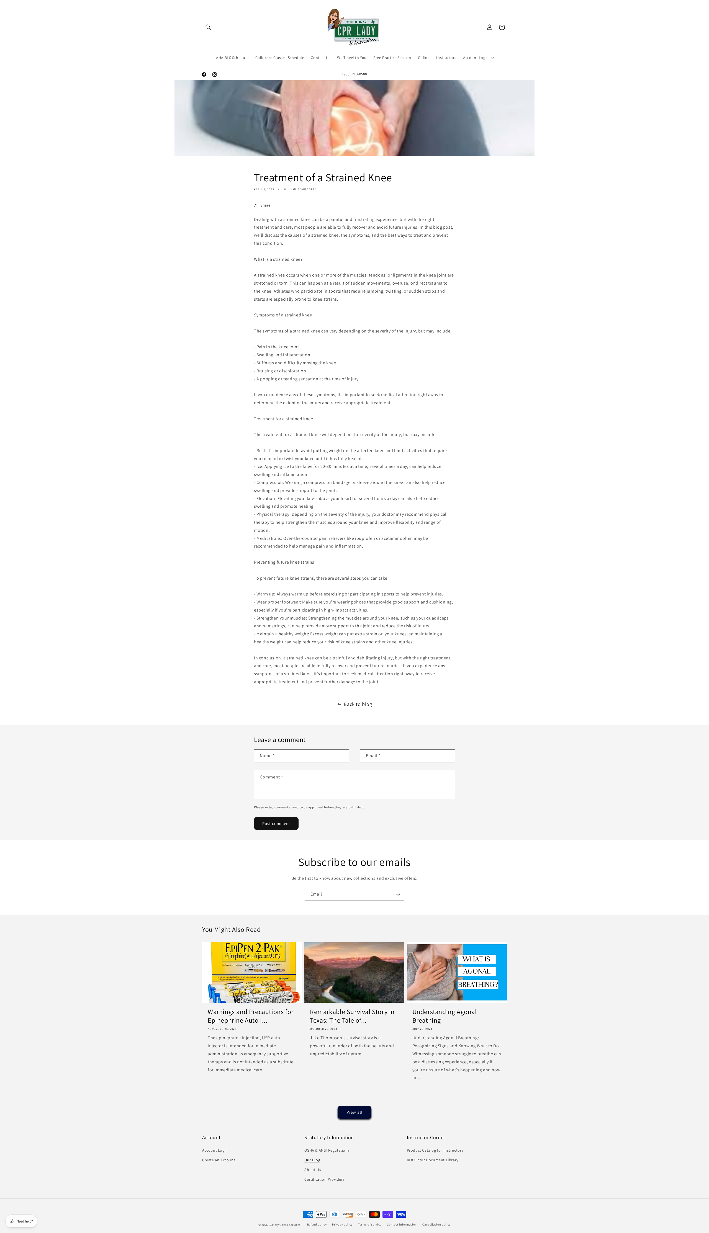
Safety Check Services (285, 1225)
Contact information (402, 1224)
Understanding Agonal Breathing (444, 1015)
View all (355, 1112)
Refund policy (317, 1224)
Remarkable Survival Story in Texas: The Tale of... (352, 1015)
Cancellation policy (436, 1224)
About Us (312, 1169)
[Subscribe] (398, 894)
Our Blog (312, 1159)
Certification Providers (324, 1179)
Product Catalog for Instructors (435, 1150)
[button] (208, 27)
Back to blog (358, 704)
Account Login (215, 1150)
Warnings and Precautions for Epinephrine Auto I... (251, 1015)
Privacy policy (342, 1224)
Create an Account (218, 1159)
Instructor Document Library (432, 1159)
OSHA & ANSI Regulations (327, 1150)
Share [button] (265, 205)
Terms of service (369, 1224)
